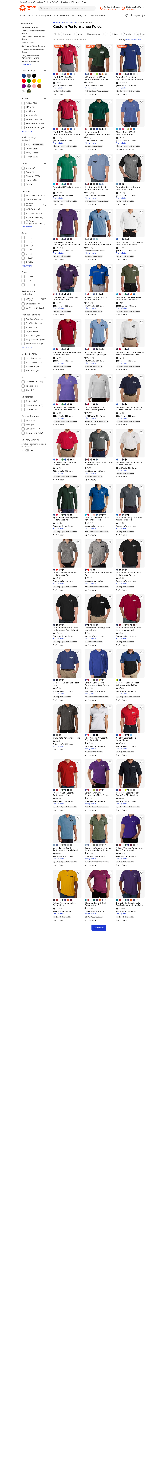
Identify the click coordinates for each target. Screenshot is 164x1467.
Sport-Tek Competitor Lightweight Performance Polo (130, 78)
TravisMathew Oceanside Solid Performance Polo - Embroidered (67, 354)
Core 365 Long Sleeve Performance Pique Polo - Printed (96, 685)
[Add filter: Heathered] (29, 86)
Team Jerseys (28, 42)
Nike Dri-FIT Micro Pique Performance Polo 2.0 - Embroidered (63, 79)
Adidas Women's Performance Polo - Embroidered (130, 849)
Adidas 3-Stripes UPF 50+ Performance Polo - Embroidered (96, 299)
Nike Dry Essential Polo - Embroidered (126, 739)
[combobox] (67, 8)
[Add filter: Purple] (24, 86)
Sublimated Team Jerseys (33, 46)
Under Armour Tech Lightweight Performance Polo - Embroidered (98, 134)
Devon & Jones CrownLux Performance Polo (64, 463)
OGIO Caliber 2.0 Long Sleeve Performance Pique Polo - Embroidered (129, 244)
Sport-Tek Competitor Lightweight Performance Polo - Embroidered (67, 244)
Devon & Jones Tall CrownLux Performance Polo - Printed (129, 408)
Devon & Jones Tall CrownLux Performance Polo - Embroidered (129, 464)
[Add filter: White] (39, 76)
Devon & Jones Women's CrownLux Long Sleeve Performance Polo (95, 409)
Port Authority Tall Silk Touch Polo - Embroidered (128, 629)
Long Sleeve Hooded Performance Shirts (31, 56)
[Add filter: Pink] (34, 86)
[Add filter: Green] (29, 81)
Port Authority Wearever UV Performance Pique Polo (128, 298)
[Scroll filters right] (140, 34)
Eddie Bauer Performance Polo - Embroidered (98, 463)
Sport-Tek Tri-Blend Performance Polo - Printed (65, 849)
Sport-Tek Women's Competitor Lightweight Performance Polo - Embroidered (96, 355)
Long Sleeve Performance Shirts (33, 38)
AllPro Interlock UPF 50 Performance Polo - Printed (97, 78)
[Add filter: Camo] (29, 91)
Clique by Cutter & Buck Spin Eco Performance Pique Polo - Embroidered (129, 905)
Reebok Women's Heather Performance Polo (65, 573)
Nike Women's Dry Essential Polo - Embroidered (97, 739)
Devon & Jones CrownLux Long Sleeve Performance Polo (130, 353)
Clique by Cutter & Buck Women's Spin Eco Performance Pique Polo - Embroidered (96, 906)
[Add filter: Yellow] (39, 81)
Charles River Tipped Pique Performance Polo (65, 298)
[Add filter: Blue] (24, 76)
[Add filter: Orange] (34, 81)
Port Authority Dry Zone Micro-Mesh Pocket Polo (129, 519)
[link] (27, 8)
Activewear (70, 22)
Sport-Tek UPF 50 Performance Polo (67, 188)
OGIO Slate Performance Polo (66, 738)
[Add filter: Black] (34, 76)
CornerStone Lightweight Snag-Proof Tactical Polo (127, 794)
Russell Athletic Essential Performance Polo (64, 794)
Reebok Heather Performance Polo (98, 573)
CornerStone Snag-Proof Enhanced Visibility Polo (127, 684)
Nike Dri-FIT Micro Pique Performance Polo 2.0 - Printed (67, 133)
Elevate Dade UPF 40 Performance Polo (125, 133)
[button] (135, 9)
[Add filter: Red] (24, 81)
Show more (26, 65)
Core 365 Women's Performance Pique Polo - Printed (96, 795)
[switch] (27, 450)
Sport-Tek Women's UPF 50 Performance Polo (97, 519)
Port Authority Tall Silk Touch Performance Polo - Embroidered (128, 574)
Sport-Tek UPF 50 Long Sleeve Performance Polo (66, 519)
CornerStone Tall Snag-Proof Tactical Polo (97, 629)
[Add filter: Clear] (24, 91)
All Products (58, 22)
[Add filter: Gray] (29, 76)
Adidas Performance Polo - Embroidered (65, 904)
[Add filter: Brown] (39, 86)
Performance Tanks (30, 61)
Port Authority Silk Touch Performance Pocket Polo (96, 188)
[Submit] (41, 8)
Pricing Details (58, 88)
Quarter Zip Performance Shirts (33, 51)
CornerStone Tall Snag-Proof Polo (66, 684)
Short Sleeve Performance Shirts (33, 32)
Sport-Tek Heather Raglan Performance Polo (128, 188)
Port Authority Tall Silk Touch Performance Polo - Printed (65, 629)
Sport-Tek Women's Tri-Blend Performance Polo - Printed (98, 849)
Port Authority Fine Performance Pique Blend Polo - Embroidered (98, 244)
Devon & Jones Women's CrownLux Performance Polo (66, 408)
